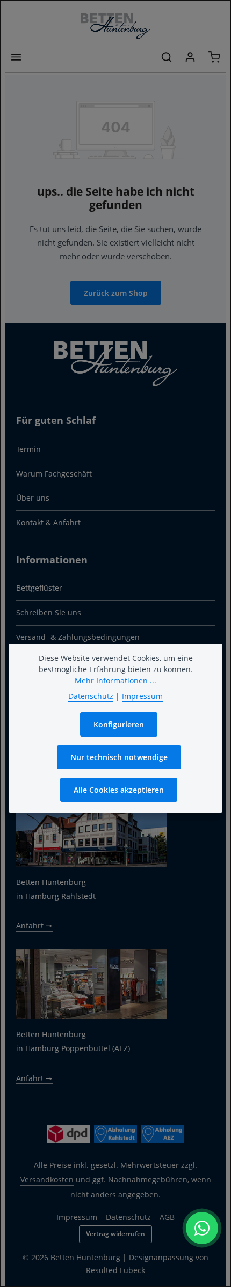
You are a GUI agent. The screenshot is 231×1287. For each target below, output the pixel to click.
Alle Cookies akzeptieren (119, 790)
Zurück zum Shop (116, 293)
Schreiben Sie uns (48, 612)
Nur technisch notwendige (119, 757)
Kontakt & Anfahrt (48, 522)
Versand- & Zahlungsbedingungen (78, 637)
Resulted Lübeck (115, 1270)
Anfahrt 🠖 (34, 925)
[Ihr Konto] (190, 57)
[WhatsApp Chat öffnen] (202, 1228)
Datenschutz (90, 696)
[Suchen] (166, 57)
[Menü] (16, 57)
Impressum (76, 1217)
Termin (28, 449)
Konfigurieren (118, 724)
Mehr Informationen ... (115, 680)
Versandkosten (47, 1179)
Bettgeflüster (39, 588)
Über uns (32, 498)
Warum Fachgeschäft (54, 473)
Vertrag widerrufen (115, 1233)
